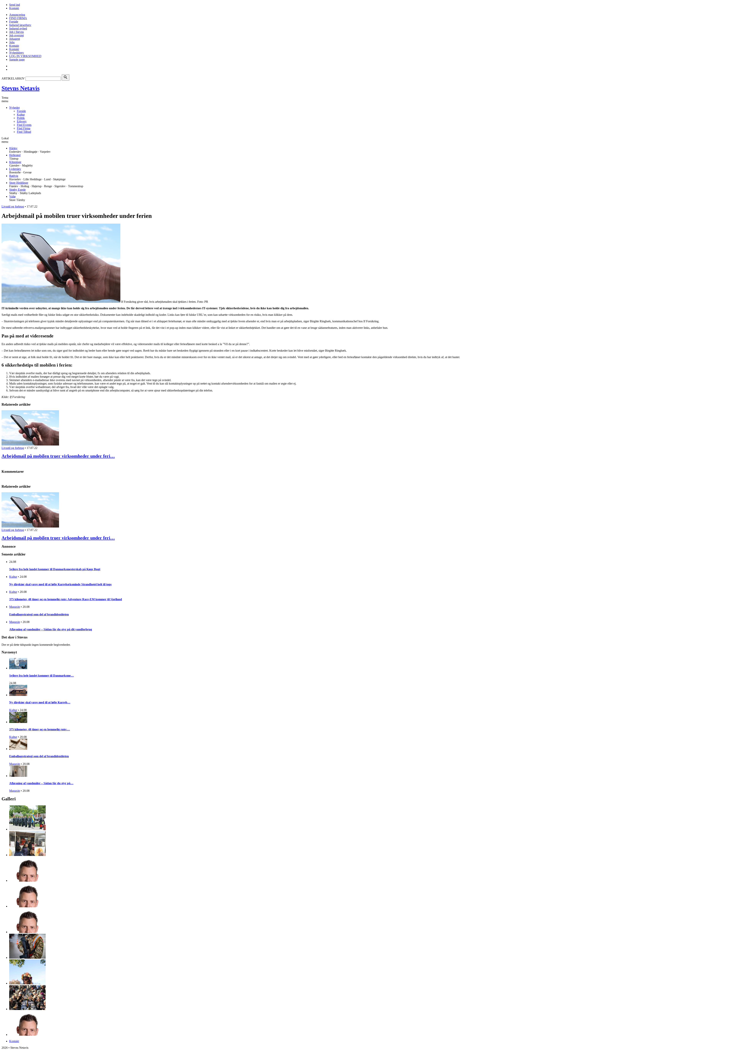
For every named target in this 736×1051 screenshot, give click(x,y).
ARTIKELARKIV (13, 78)
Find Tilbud (24, 131)
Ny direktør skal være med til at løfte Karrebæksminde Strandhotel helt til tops (60, 584)
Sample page (17, 59)
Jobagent (14, 38)
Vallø (12, 196)
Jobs (12, 42)
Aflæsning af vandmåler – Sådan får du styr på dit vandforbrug (50, 629)
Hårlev (13, 148)
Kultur (21, 114)
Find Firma (23, 128)
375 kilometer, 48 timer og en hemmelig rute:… (39, 729)
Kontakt (14, 8)
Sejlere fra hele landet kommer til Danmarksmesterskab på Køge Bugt (54, 569)
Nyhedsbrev (16, 52)
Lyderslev (15, 169)
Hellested (15, 155)
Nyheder (14, 107)
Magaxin (14, 606)
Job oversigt (16, 35)
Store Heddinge (18, 182)
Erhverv (22, 121)
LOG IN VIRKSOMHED (25, 56)
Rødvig (13, 175)
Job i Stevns (16, 32)
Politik (21, 118)
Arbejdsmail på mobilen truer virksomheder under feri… (58, 456)
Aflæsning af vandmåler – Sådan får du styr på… (41, 783)
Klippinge (15, 162)
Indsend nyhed (18, 28)
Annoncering (17, 14)
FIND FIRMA (18, 18)
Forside (13, 21)
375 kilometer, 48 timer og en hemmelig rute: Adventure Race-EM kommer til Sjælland (65, 599)
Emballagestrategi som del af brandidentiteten (39, 614)
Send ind (14, 4)
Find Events (24, 124)
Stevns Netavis (20, 88)
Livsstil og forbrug (13, 206)
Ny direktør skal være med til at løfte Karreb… (39, 702)
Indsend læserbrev (20, 25)
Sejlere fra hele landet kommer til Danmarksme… (41, 675)
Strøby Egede (17, 189)
